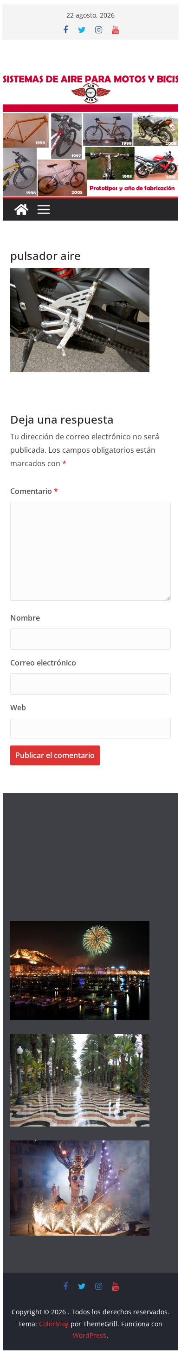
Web (18, 707)
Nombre (25, 618)
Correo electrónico (43, 663)
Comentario (34, 491)
